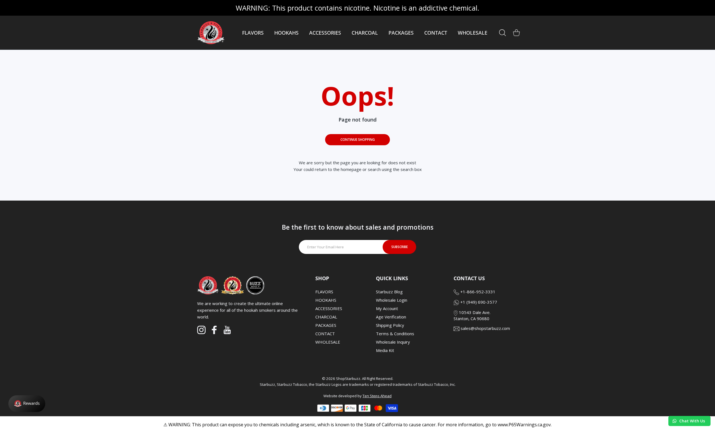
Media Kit (385, 350)
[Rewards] (26, 403)
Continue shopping (357, 139)
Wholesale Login (391, 300)
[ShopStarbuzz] (211, 32)
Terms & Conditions (395, 333)
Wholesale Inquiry (393, 342)
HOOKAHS (325, 300)
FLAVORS (324, 291)
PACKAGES (325, 325)
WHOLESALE (327, 342)
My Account (387, 308)
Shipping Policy (390, 325)
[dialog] (502, 32)
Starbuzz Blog (389, 291)
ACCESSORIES (328, 308)
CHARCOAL (326, 317)
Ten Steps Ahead (377, 395)
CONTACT (325, 333)
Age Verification (391, 317)
